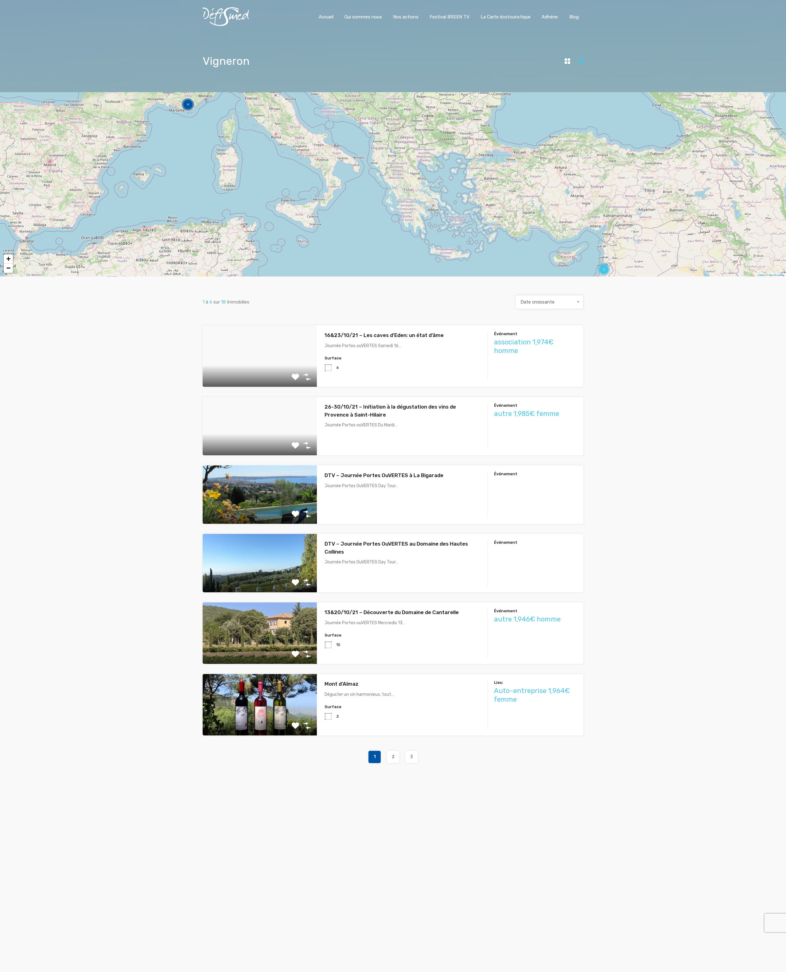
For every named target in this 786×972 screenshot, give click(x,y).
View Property (260, 374)
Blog (574, 17)
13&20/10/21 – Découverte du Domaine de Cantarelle (392, 612)
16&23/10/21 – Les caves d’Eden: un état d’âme (384, 335)
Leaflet (760, 274)
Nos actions (405, 17)
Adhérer (550, 17)
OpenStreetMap (776, 274)
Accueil (326, 17)
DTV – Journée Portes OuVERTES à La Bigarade (384, 475)
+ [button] (8, 259)
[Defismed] (226, 24)
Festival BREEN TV (449, 17)
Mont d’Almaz (342, 684)
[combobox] (549, 302)
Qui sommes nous (363, 17)
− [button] (8, 268)
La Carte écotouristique (506, 17)
